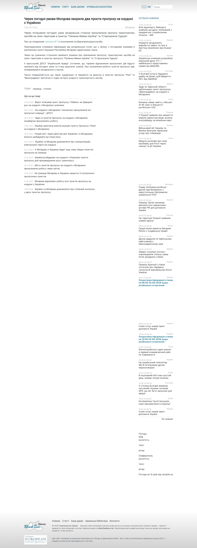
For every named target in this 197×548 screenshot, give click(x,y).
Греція (170, 226)
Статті (65, 7)
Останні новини (149, 18)
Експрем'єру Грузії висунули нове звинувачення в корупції (154, 402)
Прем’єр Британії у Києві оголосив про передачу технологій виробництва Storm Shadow (155, 268)
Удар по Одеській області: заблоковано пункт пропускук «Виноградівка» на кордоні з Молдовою (155, 90)
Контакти (115, 521)
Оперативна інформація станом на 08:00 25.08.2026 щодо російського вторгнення (156, 282)
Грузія (170, 398)
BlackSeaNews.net (106, 528)
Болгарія (169, 71)
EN (149, 6)
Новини (55, 7)
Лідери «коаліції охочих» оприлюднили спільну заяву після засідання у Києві (153, 254)
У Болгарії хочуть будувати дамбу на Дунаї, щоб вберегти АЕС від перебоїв (155, 76)
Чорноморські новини (68, 526)
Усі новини (167, 419)
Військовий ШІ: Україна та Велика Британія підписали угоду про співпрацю (153, 130)
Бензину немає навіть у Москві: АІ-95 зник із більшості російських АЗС (155, 105)
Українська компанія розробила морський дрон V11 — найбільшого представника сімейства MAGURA (155, 62)
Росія (170, 25)
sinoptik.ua (167, 474)
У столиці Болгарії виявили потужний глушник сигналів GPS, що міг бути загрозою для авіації (155, 389)
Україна (170, 40)
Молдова (130, 27)
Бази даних (78, 7)
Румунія (169, 112)
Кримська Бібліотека (99, 7)
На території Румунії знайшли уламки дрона (154, 219)
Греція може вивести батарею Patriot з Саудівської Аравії (155, 229)
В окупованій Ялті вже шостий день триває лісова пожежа (155, 376)
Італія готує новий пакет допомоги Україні (152, 327)
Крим (170, 373)
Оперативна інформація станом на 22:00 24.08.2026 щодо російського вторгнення (156, 339)
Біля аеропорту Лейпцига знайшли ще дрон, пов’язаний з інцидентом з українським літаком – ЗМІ (155, 31)
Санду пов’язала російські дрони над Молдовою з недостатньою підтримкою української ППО (153, 191)
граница (37, 88)
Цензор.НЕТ (51, 41)
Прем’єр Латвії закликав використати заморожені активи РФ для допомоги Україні (152, 206)
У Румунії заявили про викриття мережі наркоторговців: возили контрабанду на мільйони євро (156, 117)
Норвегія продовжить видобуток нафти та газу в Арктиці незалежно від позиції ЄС (155, 46)
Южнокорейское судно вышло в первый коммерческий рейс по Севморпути (155, 352)
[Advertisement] (118, 137)
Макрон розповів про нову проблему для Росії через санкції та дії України (153, 143)
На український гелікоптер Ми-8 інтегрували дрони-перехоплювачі (153, 365)
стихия (47, 88)
